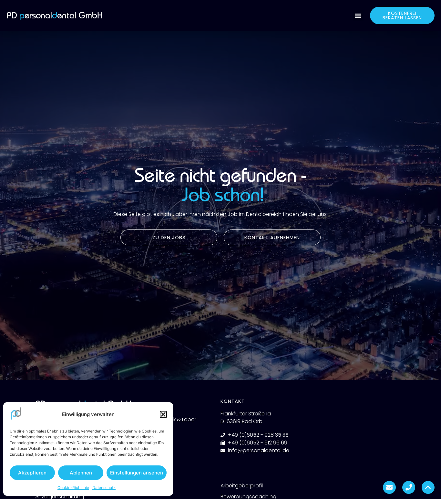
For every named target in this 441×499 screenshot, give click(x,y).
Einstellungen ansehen (136, 473)
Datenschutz (104, 487)
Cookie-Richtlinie (73, 487)
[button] (163, 414)
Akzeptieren (32, 473)
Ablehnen (81, 473)
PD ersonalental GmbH (54, 15)
